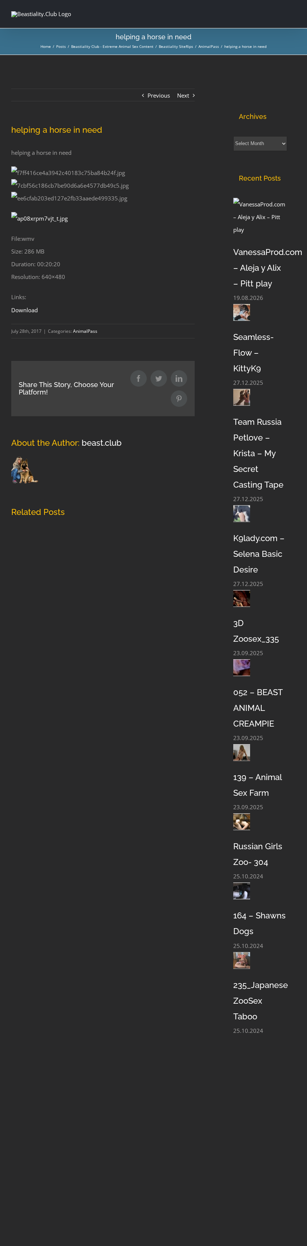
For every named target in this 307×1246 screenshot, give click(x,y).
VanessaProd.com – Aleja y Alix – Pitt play (267, 267)
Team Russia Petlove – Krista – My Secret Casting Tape (258, 453)
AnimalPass (85, 331)
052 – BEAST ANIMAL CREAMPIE (258, 707)
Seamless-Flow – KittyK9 (253, 352)
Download (24, 310)
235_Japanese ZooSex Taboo (260, 1000)
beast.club (102, 443)
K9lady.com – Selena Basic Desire (259, 553)
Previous (159, 95)
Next (183, 95)
